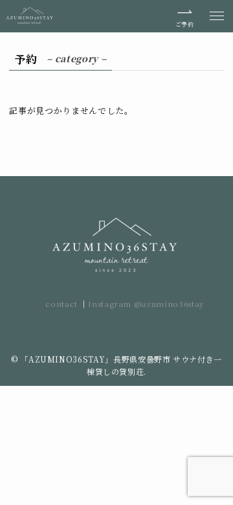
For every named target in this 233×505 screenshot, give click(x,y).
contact (62, 303)
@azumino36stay (169, 303)
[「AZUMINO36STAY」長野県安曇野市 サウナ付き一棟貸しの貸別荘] (30, 16)
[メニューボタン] (217, 16)
